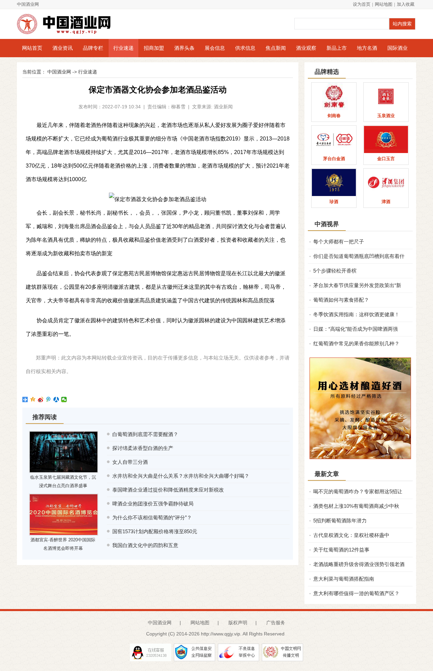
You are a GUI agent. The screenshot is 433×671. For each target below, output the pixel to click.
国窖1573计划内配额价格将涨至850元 (154, 531)
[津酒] (386, 182)
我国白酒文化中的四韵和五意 (145, 545)
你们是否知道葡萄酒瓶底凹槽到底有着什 (359, 256)
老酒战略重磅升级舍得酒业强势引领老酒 (359, 564)
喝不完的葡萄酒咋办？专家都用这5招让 (357, 491)
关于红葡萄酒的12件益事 (341, 550)
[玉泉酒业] (386, 96)
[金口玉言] (386, 139)
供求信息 (245, 48)
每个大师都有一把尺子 (338, 241)
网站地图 (383, 4)
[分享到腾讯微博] (48, 399)
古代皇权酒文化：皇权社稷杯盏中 (351, 535)
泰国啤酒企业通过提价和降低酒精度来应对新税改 (168, 490)
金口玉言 (386, 158)
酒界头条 (184, 48)
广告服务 (275, 622)
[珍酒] (334, 182)
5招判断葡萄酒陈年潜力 (340, 520)
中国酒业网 (28, 4)
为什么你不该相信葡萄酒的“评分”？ (152, 517)
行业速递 (123, 48)
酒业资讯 (62, 48)
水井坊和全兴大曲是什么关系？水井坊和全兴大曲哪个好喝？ (180, 476)
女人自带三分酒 (130, 462)
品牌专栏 (93, 48)
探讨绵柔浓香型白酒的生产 (142, 448)
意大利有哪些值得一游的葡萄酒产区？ (356, 593)
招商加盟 (154, 48)
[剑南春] (334, 96)
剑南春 (334, 115)
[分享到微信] (64, 399)
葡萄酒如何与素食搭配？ (341, 300)
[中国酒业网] (67, 24)
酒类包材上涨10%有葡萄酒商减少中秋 (356, 506)
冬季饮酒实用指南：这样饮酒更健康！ (356, 314)
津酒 (386, 201)
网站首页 (32, 48)
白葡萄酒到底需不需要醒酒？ (145, 434)
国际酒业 (397, 48)
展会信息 (215, 48)
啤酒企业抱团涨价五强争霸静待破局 (152, 503)
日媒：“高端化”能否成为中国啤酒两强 (355, 329)
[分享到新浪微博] (41, 399)
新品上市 (336, 48)
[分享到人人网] (56, 399)
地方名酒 (367, 48)
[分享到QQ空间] (33, 399)
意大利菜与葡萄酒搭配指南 (343, 579)
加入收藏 (405, 4)
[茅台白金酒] (334, 139)
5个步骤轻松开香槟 (335, 271)
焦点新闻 (276, 48)
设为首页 (361, 4)
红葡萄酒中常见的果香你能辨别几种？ (356, 343)
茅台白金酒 (334, 158)
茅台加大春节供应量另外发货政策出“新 (357, 285)
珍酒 (333, 201)
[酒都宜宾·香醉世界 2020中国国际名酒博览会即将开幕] (63, 515)
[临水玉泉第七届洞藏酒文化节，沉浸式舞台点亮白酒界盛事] (63, 452)
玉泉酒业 (386, 115)
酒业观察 (306, 48)
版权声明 (237, 622)
